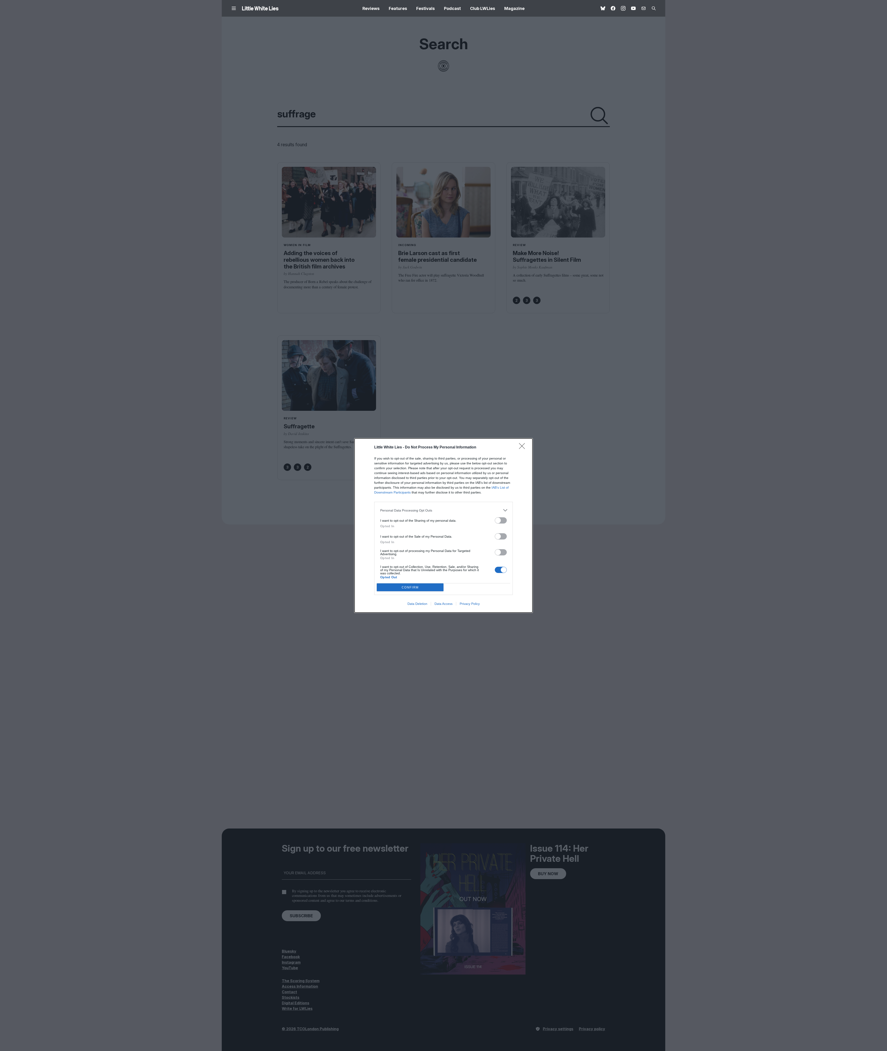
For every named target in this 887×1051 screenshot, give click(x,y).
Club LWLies (482, 8)
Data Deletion (417, 604)
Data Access (443, 604)
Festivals (425, 8)
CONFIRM (410, 587)
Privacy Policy (470, 604)
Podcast (452, 8)
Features (398, 8)
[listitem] (443, 510)
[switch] (501, 520)
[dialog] (443, 525)
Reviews (371, 8)
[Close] (523, 447)
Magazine (514, 8)
